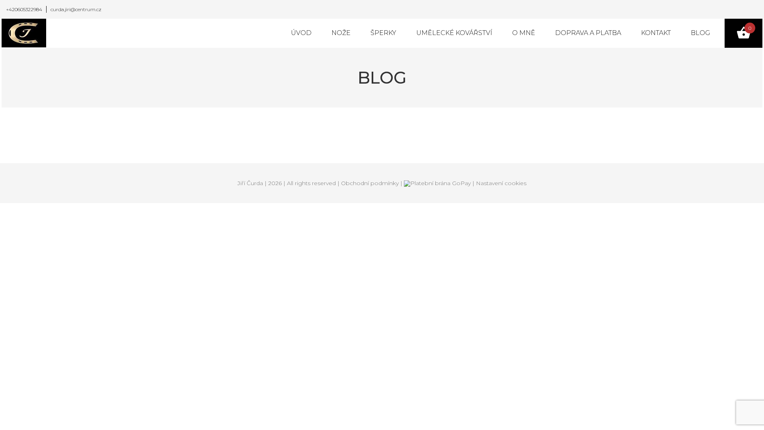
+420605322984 (24, 9)
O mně (523, 33)
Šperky (383, 33)
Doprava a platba (588, 33)
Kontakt (656, 33)
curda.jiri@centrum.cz (76, 9)
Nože (341, 33)
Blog (700, 33)
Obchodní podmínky (370, 183)
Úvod (301, 33)
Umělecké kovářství (454, 33)
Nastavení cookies (501, 183)
